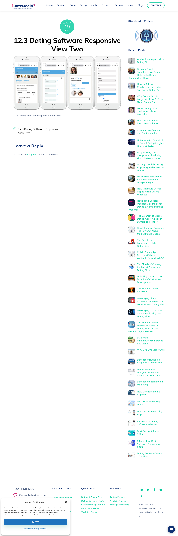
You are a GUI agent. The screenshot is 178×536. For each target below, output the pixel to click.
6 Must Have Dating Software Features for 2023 (148, 444)
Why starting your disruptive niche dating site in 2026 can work (149, 155)
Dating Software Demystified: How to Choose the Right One (148, 372)
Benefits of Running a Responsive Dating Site (149, 361)
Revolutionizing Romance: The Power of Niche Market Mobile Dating (150, 230)
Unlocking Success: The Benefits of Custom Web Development (150, 279)
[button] (66, 502)
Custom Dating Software (93, 504)
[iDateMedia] (23, 8)
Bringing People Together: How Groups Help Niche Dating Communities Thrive (144, 73)
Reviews (119, 5)
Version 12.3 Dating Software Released (147, 423)
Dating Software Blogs (92, 497)
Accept (35, 522)
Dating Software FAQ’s (92, 501)
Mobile (94, 5)
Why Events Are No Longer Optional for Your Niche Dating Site (150, 99)
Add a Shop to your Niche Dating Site (150, 60)
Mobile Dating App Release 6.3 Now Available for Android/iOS (150, 255)
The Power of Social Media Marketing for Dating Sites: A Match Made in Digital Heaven (144, 327)
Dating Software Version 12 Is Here (150, 455)
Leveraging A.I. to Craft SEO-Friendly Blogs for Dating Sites (149, 313)
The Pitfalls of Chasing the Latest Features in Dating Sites (149, 267)
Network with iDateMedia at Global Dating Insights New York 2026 (150, 143)
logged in (32, 154)
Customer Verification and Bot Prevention (148, 132)
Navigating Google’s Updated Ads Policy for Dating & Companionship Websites (146, 205)
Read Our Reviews (90, 508)
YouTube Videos (89, 512)
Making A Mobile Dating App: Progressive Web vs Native (150, 167)
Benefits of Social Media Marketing (150, 383)
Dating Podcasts (118, 497)
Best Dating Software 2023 (148, 433)
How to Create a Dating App (149, 413)
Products (106, 5)
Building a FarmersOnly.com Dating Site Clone (150, 340)
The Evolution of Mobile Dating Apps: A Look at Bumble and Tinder (149, 218)
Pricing (83, 5)
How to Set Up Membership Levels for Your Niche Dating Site (149, 87)
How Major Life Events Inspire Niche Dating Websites (149, 191)
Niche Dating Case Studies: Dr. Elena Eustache (147, 111)
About (130, 5)
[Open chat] (171, 529)
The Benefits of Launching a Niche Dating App (147, 243)
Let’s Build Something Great (148, 403)
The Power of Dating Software (148, 290)
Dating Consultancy (119, 504)
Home (49, 5)
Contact (156, 5)
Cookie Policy (28, 529)
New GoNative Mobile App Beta (148, 393)
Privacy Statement (40, 529)
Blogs (140, 5)
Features (61, 5)
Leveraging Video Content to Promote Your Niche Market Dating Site (150, 301)
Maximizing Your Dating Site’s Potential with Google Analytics (149, 179)
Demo (73, 5)
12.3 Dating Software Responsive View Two (67, 44)
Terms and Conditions (62, 497)
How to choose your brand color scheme (147, 122)
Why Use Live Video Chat (150, 349)
